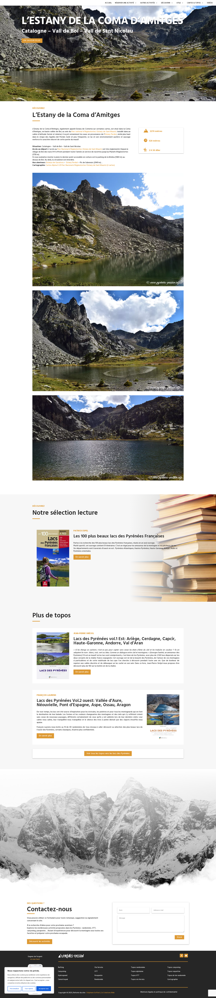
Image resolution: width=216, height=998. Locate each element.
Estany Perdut (111, 134)
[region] (29, 980)
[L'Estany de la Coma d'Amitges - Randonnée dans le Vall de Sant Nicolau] (108, 286)
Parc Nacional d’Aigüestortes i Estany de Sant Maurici (79, 149)
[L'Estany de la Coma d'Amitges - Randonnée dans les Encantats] (108, 391)
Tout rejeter (29, 989)
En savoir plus (32, 40)
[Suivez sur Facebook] (181, 955)
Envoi (179, 937)
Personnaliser (14, 989)
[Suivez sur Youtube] (186, 955)
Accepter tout (44, 989)
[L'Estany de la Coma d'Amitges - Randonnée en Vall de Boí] (108, 480)
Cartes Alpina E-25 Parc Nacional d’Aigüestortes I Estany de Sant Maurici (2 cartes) (80, 165)
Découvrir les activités (39, 941)
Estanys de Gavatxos (55, 162)
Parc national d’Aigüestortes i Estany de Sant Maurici (93, 131)
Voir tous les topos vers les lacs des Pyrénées (108, 753)
